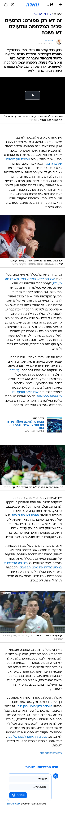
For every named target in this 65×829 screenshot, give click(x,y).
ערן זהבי (14, 370)
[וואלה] (32, 4)
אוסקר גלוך (46, 753)
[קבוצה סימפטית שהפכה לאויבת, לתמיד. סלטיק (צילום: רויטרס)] (32, 468)
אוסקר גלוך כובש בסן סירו (34, 706)
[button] (50, 4)
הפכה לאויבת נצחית (25, 515)
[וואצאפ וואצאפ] (12, 4)
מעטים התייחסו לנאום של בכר (27, 737)
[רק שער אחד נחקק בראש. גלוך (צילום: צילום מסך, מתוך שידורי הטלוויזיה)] (32, 617)
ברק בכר (57, 753)
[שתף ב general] (6, 5)
